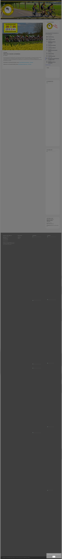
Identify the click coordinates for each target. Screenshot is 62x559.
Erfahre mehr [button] (59, 554)
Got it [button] (54, 556)
